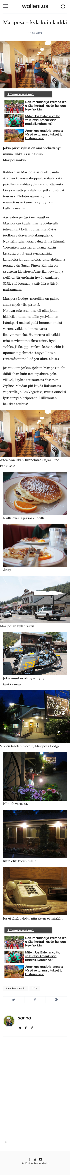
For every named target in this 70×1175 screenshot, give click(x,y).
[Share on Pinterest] (56, 999)
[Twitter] (20, 1027)
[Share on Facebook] (35, 999)
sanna (24, 1018)
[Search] (63, 6)
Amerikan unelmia (20, 94)
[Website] (31, 1027)
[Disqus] (35, 1090)
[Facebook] (26, 1027)
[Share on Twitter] (13, 999)
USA (34, 988)
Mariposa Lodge (15, 298)
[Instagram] (35, 1159)
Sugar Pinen (30, 265)
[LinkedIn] (40, 1159)
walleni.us (35, 6)
